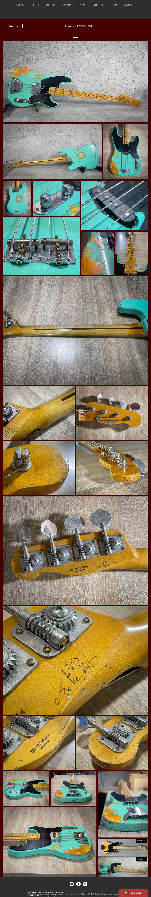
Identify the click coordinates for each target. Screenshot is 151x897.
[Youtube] (72, 884)
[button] (50, 4)
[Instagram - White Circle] (85, 884)
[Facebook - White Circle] (78, 884)
